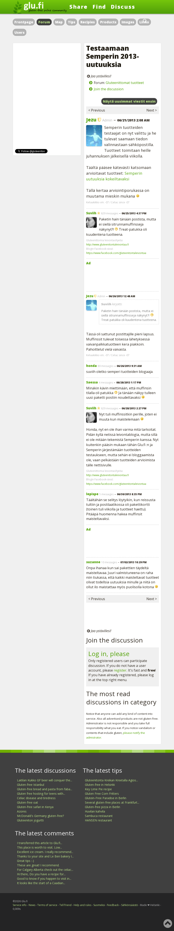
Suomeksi (99, 905)
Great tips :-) (25, 861)
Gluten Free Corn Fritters (102, 794)
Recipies (87, 22)
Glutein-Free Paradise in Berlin (105, 798)
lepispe (92, 494)
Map (59, 22)
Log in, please (108, 653)
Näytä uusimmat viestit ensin (129, 101)
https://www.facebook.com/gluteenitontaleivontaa (116, 253)
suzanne (93, 562)
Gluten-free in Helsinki (100, 785)
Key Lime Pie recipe (98, 789)
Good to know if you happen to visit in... (44, 879)
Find (99, 6)
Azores (22, 811)
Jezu (91, 119)
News (32, 905)
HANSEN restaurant (98, 820)
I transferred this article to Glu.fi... (39, 843)
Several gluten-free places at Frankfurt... (112, 802)
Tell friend (65, 905)
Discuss (123, 6)
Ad (88, 263)
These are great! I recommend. (38, 865)
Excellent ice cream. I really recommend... (45, 852)
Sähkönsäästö (129, 905)
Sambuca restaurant (99, 816)
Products (108, 22)
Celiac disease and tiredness (36, 798)
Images (128, 22)
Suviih (91, 213)
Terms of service (47, 905)
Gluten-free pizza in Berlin (102, 807)
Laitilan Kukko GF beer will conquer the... (44, 780)
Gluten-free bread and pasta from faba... (44, 789)
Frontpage (23, 22)
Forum (44, 22)
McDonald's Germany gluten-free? (40, 816)
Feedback (113, 905)
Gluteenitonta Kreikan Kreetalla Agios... (111, 780)
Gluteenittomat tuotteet (125, 82)
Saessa (92, 382)
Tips (71, 22)
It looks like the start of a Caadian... (41, 883)
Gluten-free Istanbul (30, 785)
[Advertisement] (122, 277)
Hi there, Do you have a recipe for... (41, 874)
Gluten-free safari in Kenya (35, 807)
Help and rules (82, 905)
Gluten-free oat (27, 802)
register (120, 670)
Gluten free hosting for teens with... (41, 794)
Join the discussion (108, 89)
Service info (20, 905)
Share (78, 6)
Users (19, 32)
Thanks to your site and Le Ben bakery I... (45, 856)
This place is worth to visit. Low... (39, 847)
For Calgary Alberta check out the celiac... (45, 870)
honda (91, 366)
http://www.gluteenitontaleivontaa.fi (107, 244)
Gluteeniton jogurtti (30, 820)
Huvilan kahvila (95, 811)
